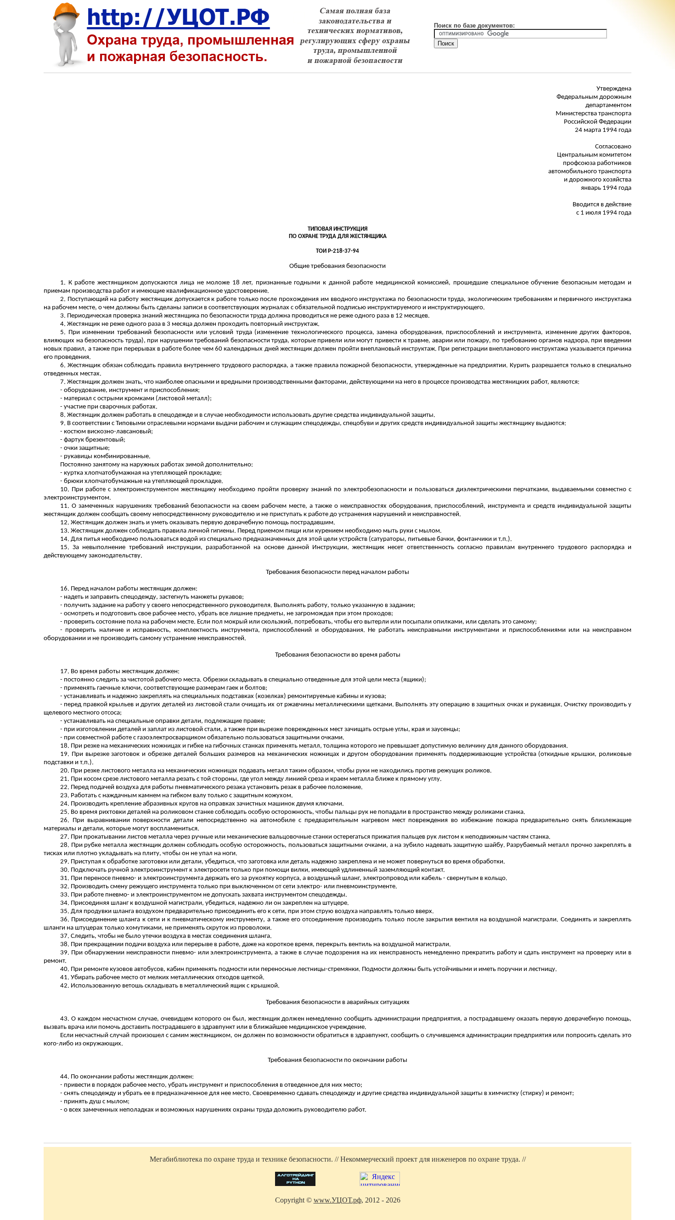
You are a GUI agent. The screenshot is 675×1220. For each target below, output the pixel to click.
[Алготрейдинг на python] (295, 1183)
